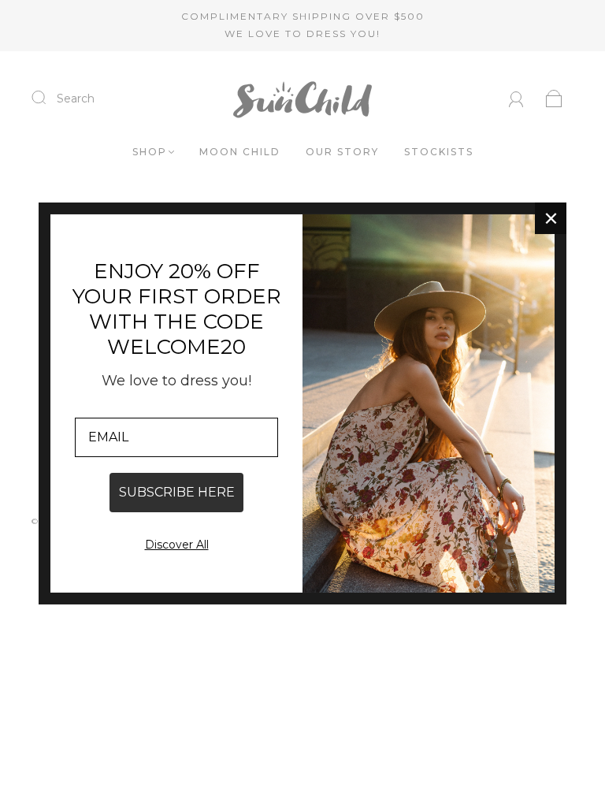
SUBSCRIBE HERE (177, 492)
